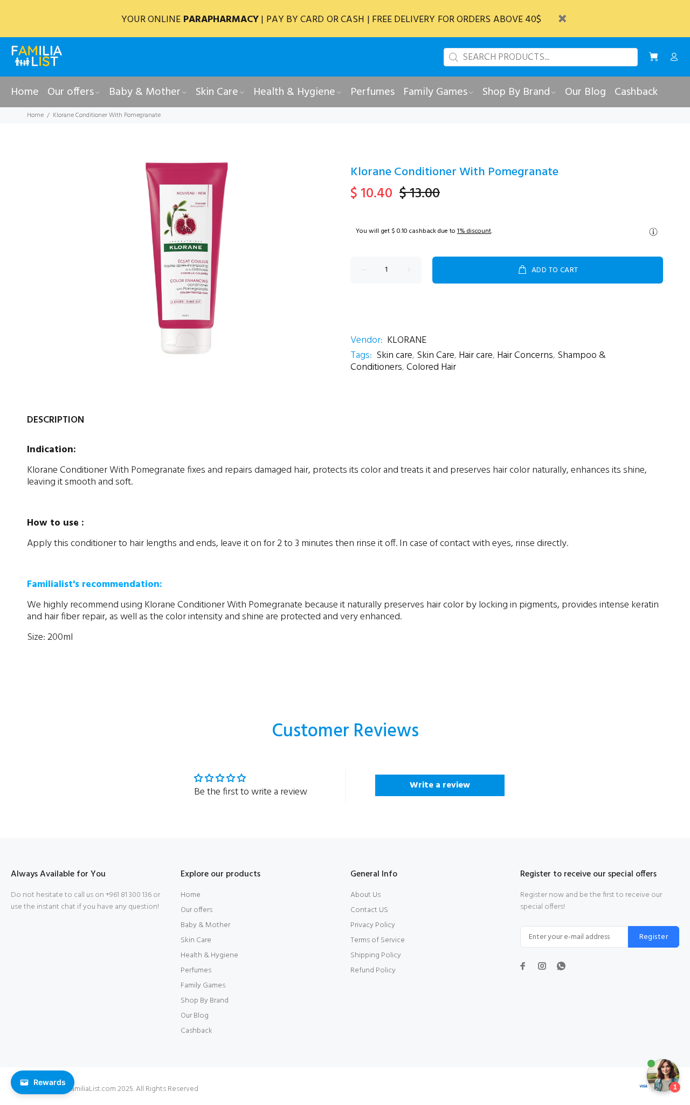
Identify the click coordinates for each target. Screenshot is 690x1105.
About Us (365, 895)
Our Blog (195, 1016)
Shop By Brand (205, 1001)
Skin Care (435, 355)
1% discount (474, 231)
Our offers (196, 910)
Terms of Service (377, 940)
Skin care (394, 355)
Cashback (196, 1031)
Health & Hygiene (209, 955)
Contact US (369, 910)
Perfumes (196, 970)
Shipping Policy (375, 955)
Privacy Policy (372, 925)
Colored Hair (431, 367)
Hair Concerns (525, 355)
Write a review (440, 785)
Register (653, 937)
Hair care (476, 355)
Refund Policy (373, 970)
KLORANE (406, 340)
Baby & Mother (205, 925)
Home (35, 115)
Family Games (203, 985)
